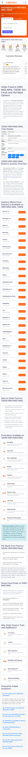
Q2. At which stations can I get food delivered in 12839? (13, 708)
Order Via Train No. (7, 18)
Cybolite (15, 755)
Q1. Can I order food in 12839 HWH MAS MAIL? (13, 694)
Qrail (19, 755)
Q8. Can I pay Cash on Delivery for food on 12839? (13, 747)
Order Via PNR (18, 18)
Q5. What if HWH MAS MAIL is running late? (12, 728)
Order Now (7, 32)
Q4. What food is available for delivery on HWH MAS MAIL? (14, 721)
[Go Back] (2, 2)
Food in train (11, 177)
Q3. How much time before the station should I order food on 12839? (14, 715)
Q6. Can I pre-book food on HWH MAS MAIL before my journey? (12, 734)
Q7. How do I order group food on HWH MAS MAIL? (12, 741)
